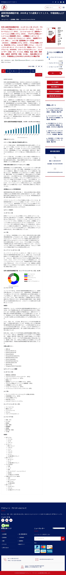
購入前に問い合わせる (55, 96)
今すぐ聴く (32, 66)
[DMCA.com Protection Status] (5, 525)
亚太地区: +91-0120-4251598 (55, 163)
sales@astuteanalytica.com (55, 172)
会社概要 (4, 534)
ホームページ (5, 19)
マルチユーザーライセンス (55, 63)
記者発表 (4, 537)
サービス (4, 544)
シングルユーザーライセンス (55, 57)
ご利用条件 (21, 537)
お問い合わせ (5, 547)
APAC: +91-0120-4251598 (14, 560)
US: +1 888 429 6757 (13, 558)
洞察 (3, 540)
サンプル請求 (38, 74)
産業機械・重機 (15, 19)
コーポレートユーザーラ (55, 66)
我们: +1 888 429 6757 (55, 161)
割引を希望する (55, 86)
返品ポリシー (22, 544)
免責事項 (21, 540)
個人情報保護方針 (23, 534)
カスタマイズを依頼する (55, 91)
